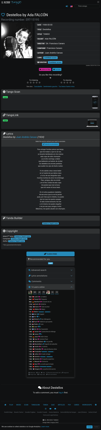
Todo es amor (45, 307)
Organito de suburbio (50, 344)
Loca (41, 324)
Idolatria (43, 304)
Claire (37, 307)
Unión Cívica (44, 336)
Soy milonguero (46, 319)
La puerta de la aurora (49, 369)
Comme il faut (43, 339)
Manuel (37, 361)
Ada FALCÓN (46, 39)
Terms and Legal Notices (50, 415)
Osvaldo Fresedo (42, 412)
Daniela (37, 356)
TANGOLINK (35, 405)
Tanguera (44, 299)
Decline (96, 427)
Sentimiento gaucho (50, 86)
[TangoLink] (40, 319)
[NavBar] (98, 1)
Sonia (36, 334)
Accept (89, 427)
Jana (36, 336)
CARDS (76, 405)
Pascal (36, 299)
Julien (37, 354)
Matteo (37, 366)
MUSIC (18, 405)
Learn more (45, 427)
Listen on (45, 69)
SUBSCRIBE (51, 254)
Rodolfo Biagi (8, 412)
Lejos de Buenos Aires (50, 349)
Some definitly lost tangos (68, 412)
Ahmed (36, 319)
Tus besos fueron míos (66, 86)
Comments (36, 281)
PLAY (11, 405)
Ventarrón (45, 361)
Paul (35, 321)
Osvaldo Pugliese (30, 412)
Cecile (36, 346)
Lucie (36, 297)
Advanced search (38, 270)
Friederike (38, 349)
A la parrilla (49, 341)
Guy (36, 339)
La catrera (44, 346)
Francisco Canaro (49, 48)
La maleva (43, 297)
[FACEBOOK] (95, 405)
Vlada (36, 324)
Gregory (37, 369)
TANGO (43, 34)
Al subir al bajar (45, 354)
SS (52, 292)
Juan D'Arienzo (82, 412)
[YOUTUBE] (50, 409)
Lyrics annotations (39, 276)
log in (61, 392)
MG (35, 292)
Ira (35, 316)
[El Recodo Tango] (5, 405)
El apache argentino (48, 359)
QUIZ (53, 405)
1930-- (44, 25)
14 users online (38, 287)
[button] (71, 6)
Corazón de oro (46, 301)
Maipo (43, 309)
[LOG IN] (67, 6)
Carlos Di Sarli (92, 412)
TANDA (45, 405)
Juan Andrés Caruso (50, 53)
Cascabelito (38, 86)
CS (57, 292)
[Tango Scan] (38, 314)
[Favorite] (3, 15)
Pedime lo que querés (45, 321)
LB (39, 292)
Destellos (44, 29)
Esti (35, 314)
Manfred (37, 301)
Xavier (37, 331)
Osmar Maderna (54, 412)
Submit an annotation (51, 144)
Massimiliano (39, 341)
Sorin (36, 304)
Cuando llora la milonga (48, 331)
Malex (37, 309)
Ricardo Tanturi (18, 412)
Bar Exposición (43, 329)
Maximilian (38, 344)
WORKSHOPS (87, 405)
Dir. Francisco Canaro (51, 43)
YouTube (57, 69)
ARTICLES (61, 405)
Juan (35, 326)
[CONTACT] (55, 409)
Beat (36, 364)
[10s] (50, 78)
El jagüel (41, 314)
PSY (69, 405)
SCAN (26, 405)
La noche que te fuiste (46, 364)
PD (44, 292)
